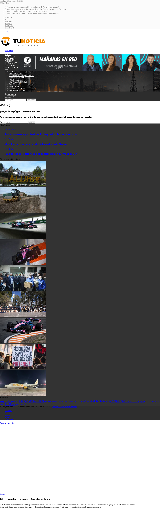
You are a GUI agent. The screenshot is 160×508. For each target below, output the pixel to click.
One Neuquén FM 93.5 (18, 82)
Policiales (10, 59)
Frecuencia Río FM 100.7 (18, 78)
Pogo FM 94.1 (14, 86)
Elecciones (60, 401)
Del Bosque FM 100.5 (17, 90)
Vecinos (22, 404)
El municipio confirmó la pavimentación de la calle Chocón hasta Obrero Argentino (36, 9)
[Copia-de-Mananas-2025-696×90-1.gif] (89, 71)
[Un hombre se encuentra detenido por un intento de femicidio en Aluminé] (23, 186)
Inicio (8, 55)
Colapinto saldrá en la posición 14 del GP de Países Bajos (26, 11)
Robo (2, 404)
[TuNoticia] (23, 46)
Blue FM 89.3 (14, 84)
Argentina (6, 401)
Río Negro (10, 404)
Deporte (48, 401)
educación (54, 401)
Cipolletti (15, 401)
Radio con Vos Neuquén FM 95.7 (21, 76)
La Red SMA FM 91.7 (17, 88)
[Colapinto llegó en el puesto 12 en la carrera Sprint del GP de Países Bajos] (23, 264)
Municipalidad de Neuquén (98, 401)
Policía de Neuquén (134, 401)
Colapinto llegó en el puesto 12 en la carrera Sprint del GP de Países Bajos (32, 13)
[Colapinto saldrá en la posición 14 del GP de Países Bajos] (23, 238)
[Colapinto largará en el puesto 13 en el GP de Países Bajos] (23, 343)
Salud (18, 404)
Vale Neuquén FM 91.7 (18, 80)
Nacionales (11, 63)
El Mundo (10, 65)
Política (9, 61)
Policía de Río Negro (151, 401)
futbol (71, 401)
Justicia (76, 401)
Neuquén (117, 401)
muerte (82, 401)
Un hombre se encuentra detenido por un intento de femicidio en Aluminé (32, 7)
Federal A (66, 401)
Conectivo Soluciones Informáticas (64, 407)
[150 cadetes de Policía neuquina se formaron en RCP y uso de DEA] (23, 317)
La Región (10, 57)
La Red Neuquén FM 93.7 (16, 73)
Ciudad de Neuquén (32, 401)
